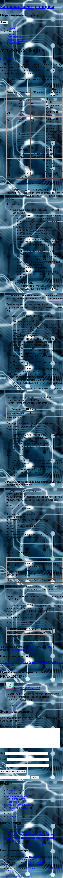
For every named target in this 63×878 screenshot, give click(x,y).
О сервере (11, 801)
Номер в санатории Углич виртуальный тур (30, 834)
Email (3, 759)
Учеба (9, 813)
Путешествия (13, 36)
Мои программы (15, 799)
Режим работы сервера (14, 662)
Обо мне (11, 34)
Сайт (2, 765)
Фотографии (13, 42)
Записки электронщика (27, 6)
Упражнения (13, 829)
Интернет (11, 793)
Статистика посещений (37, 859)
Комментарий (8, 726)
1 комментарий (8, 58)
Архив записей (14, 31)
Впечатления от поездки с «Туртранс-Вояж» (30, 843)
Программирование (17, 807)
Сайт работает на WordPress (15, 876)
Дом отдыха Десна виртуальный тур (26, 832)
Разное (10, 810)
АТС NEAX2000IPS (34, 865)
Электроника (13, 816)
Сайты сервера (14, 39)
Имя (2, 753)
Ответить (11, 705)
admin (49, 646)
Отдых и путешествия (18, 804)
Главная (10, 28)
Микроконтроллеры (17, 796)
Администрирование (21, 649)
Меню (4, 22)
